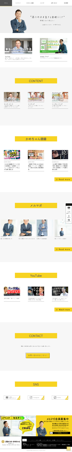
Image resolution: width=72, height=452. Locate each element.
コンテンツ (18, 3)
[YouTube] (69, 207)
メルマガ (42, 3)
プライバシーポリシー (60, 440)
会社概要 (66, 3)
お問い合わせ (54, 3)
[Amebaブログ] (69, 220)
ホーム (6, 3)
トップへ (68, 449)
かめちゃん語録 (30, 3)
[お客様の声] (69, 216)
